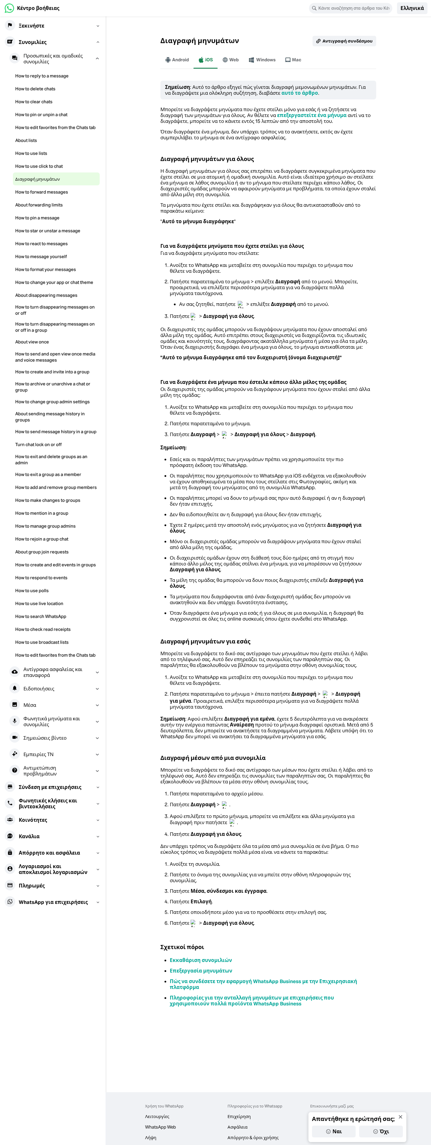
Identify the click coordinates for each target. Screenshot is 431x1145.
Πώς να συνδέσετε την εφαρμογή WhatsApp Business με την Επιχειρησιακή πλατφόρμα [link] (263, 984)
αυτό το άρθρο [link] (299, 93)
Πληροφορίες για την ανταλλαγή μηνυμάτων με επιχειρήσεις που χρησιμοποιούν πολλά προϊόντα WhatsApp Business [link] (252, 1001)
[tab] (177, 60)
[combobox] (354, 8)
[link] (32, 8)
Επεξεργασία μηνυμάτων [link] (201, 971)
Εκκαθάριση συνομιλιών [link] (201, 960)
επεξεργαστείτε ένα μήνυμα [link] (312, 115)
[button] (412, 8)
